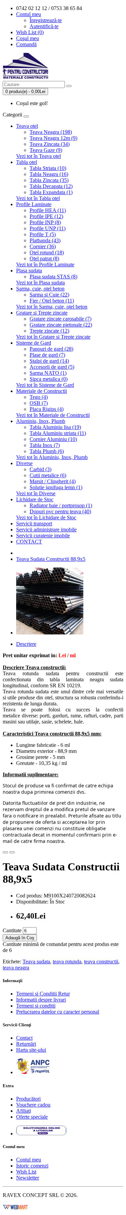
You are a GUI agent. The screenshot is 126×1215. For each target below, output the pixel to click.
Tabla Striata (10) (48, 168)
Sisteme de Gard (33, 343)
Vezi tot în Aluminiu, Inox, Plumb (52, 457)
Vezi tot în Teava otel (38, 156)
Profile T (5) (43, 234)
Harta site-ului (31, 1050)
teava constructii (101, 961)
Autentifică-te (44, 26)
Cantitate (12, 930)
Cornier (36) (43, 246)
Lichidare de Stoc (34, 499)
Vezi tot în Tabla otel (38, 198)
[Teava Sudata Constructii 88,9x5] (49, 632)
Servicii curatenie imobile (43, 535)
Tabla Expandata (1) (51, 192)
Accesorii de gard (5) (52, 367)
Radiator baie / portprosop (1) (61, 505)
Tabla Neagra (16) (49, 174)
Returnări (26, 1044)
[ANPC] (33, 1072)
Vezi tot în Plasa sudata (40, 282)
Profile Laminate (33, 204)
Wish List (26, 1172)
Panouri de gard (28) (51, 349)
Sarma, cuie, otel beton (40, 288)
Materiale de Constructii (41, 391)
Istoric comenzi (32, 1165)
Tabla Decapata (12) (51, 186)
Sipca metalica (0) (49, 379)
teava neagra (16, 967)
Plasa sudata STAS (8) (53, 276)
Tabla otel (26, 162)
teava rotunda (67, 961)
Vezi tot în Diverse (35, 493)
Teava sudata (36, 961)
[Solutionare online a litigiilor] (41, 1133)
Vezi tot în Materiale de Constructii (53, 415)
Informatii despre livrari (41, 1000)
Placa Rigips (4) (47, 409)
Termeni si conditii (35, 1006)
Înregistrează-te (46, 20)
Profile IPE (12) (46, 216)
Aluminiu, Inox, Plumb (40, 421)
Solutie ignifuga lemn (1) (56, 487)
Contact (24, 1038)
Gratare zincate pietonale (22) (61, 325)
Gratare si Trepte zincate (42, 313)
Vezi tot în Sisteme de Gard (45, 385)
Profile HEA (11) (48, 210)
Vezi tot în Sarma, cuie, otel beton (51, 307)
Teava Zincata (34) (50, 144)
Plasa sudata (29, 270)
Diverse (24, 463)
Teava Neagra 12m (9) (53, 138)
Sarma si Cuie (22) (49, 294)
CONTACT (29, 541)
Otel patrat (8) (44, 258)
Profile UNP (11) (48, 228)
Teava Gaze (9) (46, 150)
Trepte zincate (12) (49, 331)
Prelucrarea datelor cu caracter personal (57, 1012)
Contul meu (28, 1159)
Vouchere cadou (33, 1105)
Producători (28, 1099)
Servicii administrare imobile (46, 529)
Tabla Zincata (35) (49, 180)
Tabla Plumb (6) (47, 451)
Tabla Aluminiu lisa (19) (55, 427)
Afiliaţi (23, 1111)
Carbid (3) (40, 469)
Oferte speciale (32, 1117)
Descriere (26, 644)
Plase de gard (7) (47, 355)
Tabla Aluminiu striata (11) (58, 433)
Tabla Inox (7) (45, 445)
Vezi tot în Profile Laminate (45, 264)
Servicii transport (34, 523)
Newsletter (27, 1178)
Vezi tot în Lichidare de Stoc (46, 517)
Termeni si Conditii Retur (43, 993)
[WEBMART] (15, 1206)
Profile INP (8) (45, 222)
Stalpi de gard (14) (49, 361)
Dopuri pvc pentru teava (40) (60, 511)
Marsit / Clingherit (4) (53, 481)
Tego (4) (39, 397)
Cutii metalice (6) (48, 475)
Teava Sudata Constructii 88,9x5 (50, 559)
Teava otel (27, 126)
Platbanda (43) (45, 240)
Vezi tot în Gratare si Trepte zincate (53, 337)
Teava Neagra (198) (51, 132)
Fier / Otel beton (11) (52, 300)
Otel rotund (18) (47, 252)
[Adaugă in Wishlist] (5, 852)
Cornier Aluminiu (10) (53, 439)
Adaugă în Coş (19, 937)
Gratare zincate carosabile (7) (60, 319)
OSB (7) (39, 403)
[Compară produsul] (12, 852)
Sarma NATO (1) (48, 373)
